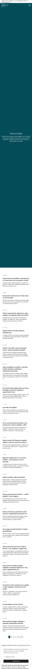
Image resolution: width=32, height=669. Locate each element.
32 (18, 637)
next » (21, 637)
